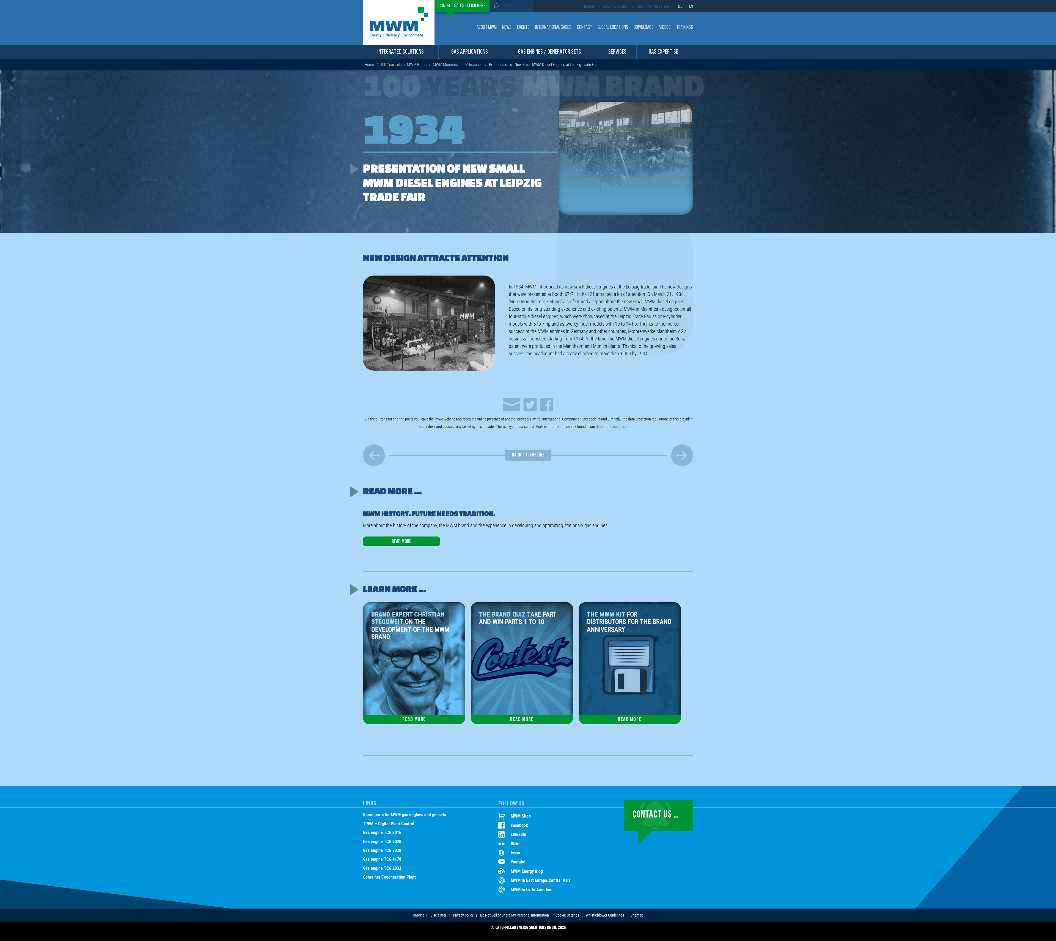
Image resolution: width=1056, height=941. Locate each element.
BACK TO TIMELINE (528, 455)
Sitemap (637, 915)
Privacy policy (463, 915)
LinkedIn (518, 834)
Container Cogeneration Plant (389, 877)
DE (680, 6)
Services (617, 52)
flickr (515, 843)
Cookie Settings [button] (567, 915)
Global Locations (613, 27)
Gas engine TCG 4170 (382, 859)
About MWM (487, 27)
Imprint (589, 6)
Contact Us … (655, 815)
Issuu (515, 852)
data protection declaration (616, 426)
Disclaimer (438, 915)
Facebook (519, 825)
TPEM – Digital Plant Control (388, 824)
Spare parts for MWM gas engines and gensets (404, 815)
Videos (665, 27)
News (507, 27)
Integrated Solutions (400, 52)
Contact (584, 27)
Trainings (684, 27)
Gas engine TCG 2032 (382, 868)
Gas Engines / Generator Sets (549, 52)
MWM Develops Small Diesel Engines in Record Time (374, 455)
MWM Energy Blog (527, 871)
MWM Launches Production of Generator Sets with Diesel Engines (682, 455)
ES (691, 6)
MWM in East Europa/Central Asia (541, 880)
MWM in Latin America (531, 889)
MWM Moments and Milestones (458, 64)
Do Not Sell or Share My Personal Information (514, 915)
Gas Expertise (663, 52)
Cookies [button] (620, 6)
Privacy (603, 6)
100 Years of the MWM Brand (403, 64)
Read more (401, 541)
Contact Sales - (462, 6)
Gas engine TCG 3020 (382, 850)
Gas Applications (469, 52)
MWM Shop (521, 815)
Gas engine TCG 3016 (382, 832)
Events (523, 27)
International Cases (553, 27)
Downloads (644, 27)
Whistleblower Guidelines (650, 6)
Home (369, 64)
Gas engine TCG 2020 (382, 841)
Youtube (518, 861)
